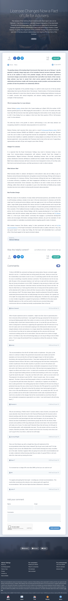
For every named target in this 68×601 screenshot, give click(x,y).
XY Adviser (57, 213)
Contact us (4, 573)
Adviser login (59, 569)
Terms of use (4, 569)
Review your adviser (33, 564)
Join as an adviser (60, 564)
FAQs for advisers (60, 566)
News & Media (4, 575)
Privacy (3, 571)
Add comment (55, 528)
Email (35, 504)
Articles (35, 548)
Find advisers (31, 569)
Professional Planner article (49, 130)
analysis (18, 108)
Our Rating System (5, 566)
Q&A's (44, 548)
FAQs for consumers (33, 566)
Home (11, 64)
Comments (10, 512)
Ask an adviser (31, 571)
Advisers (25, 548)
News (15, 64)
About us (3, 564)
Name (9, 504)
